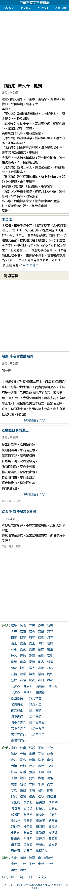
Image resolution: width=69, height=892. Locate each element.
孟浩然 (27, 808)
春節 (50, 680)
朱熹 (41, 784)
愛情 (32, 662)
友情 (14, 674)
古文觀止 (17, 710)
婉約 (50, 674)
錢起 (23, 784)
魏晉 (32, 858)
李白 (14, 748)
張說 (23, 796)
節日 (41, 680)
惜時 (41, 674)
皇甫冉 (15, 838)
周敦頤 (15, 851)
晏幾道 (53, 826)
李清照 (27, 802)
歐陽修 (15, 814)
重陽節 (40, 692)
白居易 (51, 796)
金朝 (41, 864)
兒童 (14, 650)
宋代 (32, 864)
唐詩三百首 (18, 734)
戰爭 (23, 674)
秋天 (4, 501)
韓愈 (50, 754)
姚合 (23, 778)
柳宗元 (40, 808)
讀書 (32, 674)
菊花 (32, 637)
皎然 (32, 766)
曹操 (32, 760)
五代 (4, 519)
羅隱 (23, 772)
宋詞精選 (17, 704)
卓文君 (53, 845)
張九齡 (27, 845)
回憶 (18, 501)
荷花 (23, 637)
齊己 (14, 760)
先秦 (14, 858)
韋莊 (50, 772)
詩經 (23, 680)
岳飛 (50, 778)
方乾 (14, 790)
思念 (23, 662)
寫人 (32, 668)
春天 (32, 625)
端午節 (53, 686)
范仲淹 (15, 826)
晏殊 (32, 778)
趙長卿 (15, 845)
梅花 (14, 637)
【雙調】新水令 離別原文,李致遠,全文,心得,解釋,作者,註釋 (27, 885)
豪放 (14, 680)
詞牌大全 (35, 704)
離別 (41, 656)
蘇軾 (32, 748)
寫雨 (23, 631)
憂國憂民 (17, 698)
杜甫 (23, 748)
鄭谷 (50, 790)
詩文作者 (43, 8)
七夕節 (15, 692)
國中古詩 (17, 716)
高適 (50, 784)
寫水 (32, 644)
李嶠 (32, 790)
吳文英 (27, 832)
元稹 (23, 754)
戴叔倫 (40, 845)
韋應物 (27, 814)
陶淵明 (15, 808)
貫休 (50, 766)
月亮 (50, 637)
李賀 (50, 760)
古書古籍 (60, 8)
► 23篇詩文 (31, 265)
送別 (50, 656)
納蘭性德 (42, 851)
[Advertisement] (34, 45)
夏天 (41, 625)
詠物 (23, 625)
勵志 (41, 662)
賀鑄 (14, 796)
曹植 (23, 766)
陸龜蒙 (27, 820)
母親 (50, 668)
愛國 (32, 656)
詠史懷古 (35, 698)
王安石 (53, 808)
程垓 (41, 796)
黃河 (50, 644)
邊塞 (50, 650)
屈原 (14, 784)
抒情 (23, 656)
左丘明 (27, 838)
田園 (41, 650)
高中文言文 (18, 728)
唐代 (14, 864)
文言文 (42, 877)
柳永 (41, 760)
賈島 (23, 760)
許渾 (14, 772)
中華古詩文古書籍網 (34, 3)
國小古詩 (35, 710)
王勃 (14, 778)
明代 (14, 870)
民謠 (32, 680)
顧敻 (12, 519)
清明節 (40, 686)
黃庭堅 (53, 838)
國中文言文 (36, 722)
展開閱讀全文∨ (34, 420)
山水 (14, 644)
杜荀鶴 (27, 826)
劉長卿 (40, 814)
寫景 (11, 501)
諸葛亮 (53, 820)
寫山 (23, 644)
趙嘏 (41, 790)
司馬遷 (27, 851)
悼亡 (23, 668)
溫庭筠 (53, 814)
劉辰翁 (40, 838)
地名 (14, 656)
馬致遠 (14, 363)
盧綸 (41, 778)
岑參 (41, 754)
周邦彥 (40, 826)
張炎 (32, 796)
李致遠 (14, 92)
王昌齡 (15, 820)
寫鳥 (23, 650)
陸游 (14, 754)
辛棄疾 (15, 802)
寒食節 (27, 686)
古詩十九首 (36, 728)
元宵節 (15, 686)
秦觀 (23, 790)
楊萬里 (40, 820)
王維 (41, 748)
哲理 (50, 662)
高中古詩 (35, 716)
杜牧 (50, 748)
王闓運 (14, 437)
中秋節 (27, 692)
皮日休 (15, 832)
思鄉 (14, 662)
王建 (41, 772)
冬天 (14, 631)
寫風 (41, 631)
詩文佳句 (26, 8)
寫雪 (32, 631)
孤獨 (18, 546)
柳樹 (41, 637)
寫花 (50, 631)
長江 (41, 644)
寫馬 (32, 650)
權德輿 (53, 832)
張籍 (14, 766)
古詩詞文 (8, 8)
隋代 (50, 858)
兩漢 (23, 858)
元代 (4, 92)
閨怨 (4, 546)
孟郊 (41, 766)
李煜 (32, 754)
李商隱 (53, 802)
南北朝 (42, 858)
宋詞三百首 (18, 741)
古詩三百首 (36, 734)
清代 (4, 437)
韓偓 (32, 784)
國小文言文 (18, 722)
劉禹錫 (40, 802)
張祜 (32, 772)
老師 (41, 668)
